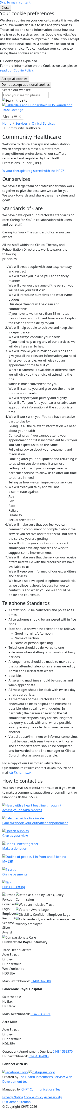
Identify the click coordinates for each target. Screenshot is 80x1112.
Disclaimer (10, 1102)
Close (6, 7)
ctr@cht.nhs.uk (20, 772)
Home (6, 123)
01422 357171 (40, 1014)
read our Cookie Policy (16, 70)
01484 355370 (63, 1051)
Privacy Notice (12, 1097)
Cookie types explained (20, 61)
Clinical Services (43, 123)
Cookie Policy (33, 1097)
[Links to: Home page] (40, 107)
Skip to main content (15, 2)
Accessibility (53, 1097)
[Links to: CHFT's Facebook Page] (15, 1072)
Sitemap (25, 1102)
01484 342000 (41, 981)
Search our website (16, 90)
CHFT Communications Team (42, 1089)
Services (22, 123)
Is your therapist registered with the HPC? (33, 171)
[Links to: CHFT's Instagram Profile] (42, 1072)
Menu (12, 116)
